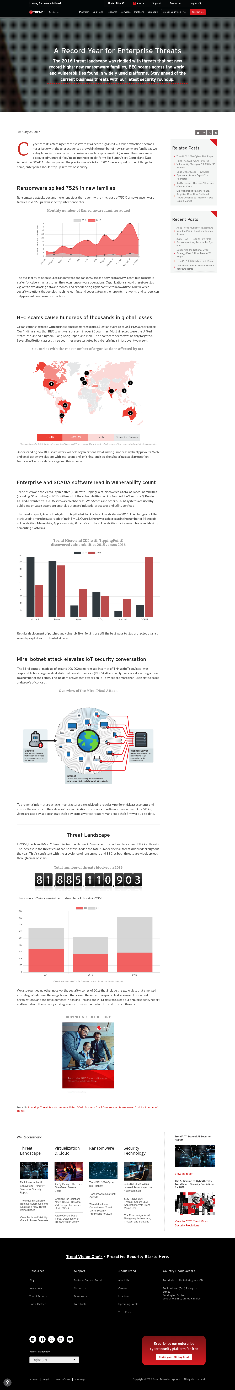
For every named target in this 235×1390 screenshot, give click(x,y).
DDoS (80, 1107)
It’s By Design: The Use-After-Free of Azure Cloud (194, 184)
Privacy (33, 1379)
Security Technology (135, 1150)
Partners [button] (139, 11)
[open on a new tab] (51, 1339)
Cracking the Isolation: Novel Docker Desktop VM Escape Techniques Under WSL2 (68, 1203)
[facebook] (203, 132)
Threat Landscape (30, 1150)
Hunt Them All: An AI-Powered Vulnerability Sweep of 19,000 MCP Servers (194, 164)
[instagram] (60, 1339)
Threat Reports (48, 1107)
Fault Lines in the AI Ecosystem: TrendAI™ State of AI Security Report (33, 1182)
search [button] (200, 4)
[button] (51, 383)
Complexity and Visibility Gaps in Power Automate (34, 1219)
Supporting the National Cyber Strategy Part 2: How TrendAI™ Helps (192, 253)
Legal (46, 1379)
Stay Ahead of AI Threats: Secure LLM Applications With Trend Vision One (137, 1203)
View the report (184, 1173)
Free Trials (80, 1304)
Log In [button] (193, 3)
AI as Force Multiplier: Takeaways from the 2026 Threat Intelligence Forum (193, 231)
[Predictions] (195, 1202)
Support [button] (156, 3)
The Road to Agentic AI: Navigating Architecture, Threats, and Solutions (137, 1218)
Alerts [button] (139, 3)
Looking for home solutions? (45, 3)
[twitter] (209, 132)
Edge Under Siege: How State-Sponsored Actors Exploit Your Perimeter (192, 175)
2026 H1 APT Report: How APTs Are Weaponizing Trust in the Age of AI (193, 242)
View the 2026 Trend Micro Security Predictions (191, 1222)
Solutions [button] (98, 11)
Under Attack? (116, 3)
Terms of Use (62, 1379)
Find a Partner (37, 1304)
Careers (122, 1288)
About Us (123, 1280)
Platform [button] (84, 11)
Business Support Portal (88, 1280)
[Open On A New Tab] (88, 1058)
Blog (31, 1280)
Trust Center (125, 1312)
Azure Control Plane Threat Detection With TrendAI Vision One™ (67, 1218)
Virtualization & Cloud (67, 1150)
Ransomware (126, 1107)
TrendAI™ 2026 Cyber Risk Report (195, 156)
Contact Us (198, 12)
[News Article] (195, 1155)
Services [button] (126, 11)
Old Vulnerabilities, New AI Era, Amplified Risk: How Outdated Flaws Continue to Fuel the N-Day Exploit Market (193, 195)
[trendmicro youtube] (70, 1339)
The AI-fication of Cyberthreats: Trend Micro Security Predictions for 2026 (100, 1209)
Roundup (33, 1107)
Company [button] (152, 11)
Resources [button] (175, 3)
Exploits (139, 1107)
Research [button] (112, 11)
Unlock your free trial (173, 11)
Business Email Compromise (100, 1107)
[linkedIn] (215, 132)
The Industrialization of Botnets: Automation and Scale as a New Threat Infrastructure (34, 1205)
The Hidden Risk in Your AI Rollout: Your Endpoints (194, 267)
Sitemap (80, 1379)
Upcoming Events (128, 1304)
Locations (123, 1296)
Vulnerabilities (67, 1107)
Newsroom (35, 1288)
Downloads (80, 1296)
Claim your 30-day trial (172, 1356)
